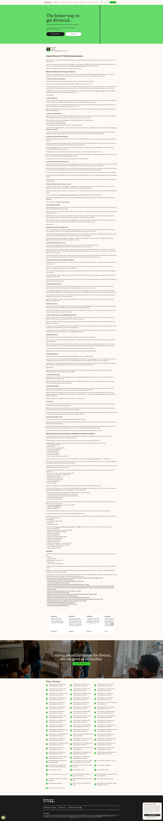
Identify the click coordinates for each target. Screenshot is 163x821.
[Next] (112, 624)
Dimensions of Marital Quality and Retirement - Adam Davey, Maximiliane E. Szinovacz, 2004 (68, 597)
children (56, 506)
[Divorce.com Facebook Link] (48, 802)
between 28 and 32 (87, 306)
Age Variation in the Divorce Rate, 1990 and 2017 (58, 592)
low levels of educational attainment (54, 490)
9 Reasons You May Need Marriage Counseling (58, 605)
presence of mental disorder (55, 505)
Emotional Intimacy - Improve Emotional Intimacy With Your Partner (62, 604)
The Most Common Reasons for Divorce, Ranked (58, 582)
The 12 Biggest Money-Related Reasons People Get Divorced (61, 602)
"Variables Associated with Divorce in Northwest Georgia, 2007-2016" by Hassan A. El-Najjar (68, 584)
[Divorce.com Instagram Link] (50, 802)
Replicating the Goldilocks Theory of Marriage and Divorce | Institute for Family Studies (67, 600)
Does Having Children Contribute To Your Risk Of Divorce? (60, 579)
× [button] (159, 804)
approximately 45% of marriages (78, 66)
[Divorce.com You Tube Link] (52, 802)
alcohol (54, 508)
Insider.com (57, 527)
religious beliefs (69, 490)
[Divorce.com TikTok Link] (54, 802)
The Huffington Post (65, 527)
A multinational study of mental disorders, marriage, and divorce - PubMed (64, 591)
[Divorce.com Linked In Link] (44, 802)
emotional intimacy (53, 147)
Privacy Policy (149, 812)
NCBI (79, 527)
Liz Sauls (53, 49)
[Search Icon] (102, 2)
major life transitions (93, 458)
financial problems (56, 290)
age (80, 490)
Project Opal (49, 199)
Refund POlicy (62, 807)
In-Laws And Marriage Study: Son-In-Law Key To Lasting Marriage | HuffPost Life (65, 581)
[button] (152, 817)
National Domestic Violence (68, 195)
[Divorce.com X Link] (46, 802)
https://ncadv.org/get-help (64, 202)
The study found (49, 443)
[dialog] (152, 811)
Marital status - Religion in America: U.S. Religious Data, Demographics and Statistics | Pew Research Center (72, 594)
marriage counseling (100, 90)
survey (51, 470)
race (85, 490)
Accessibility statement (49, 807)
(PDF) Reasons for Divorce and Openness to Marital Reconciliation (62, 595)
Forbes (72, 527)
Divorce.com (67, 815)
